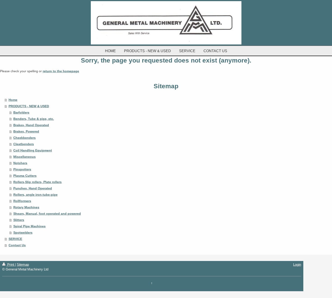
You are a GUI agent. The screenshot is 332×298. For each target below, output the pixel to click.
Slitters (18, 220)
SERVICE (15, 239)
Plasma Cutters (25, 175)
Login (297, 264)
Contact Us (17, 245)
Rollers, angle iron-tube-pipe (35, 194)
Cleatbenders (23, 144)
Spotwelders (23, 232)
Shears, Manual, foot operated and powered (47, 213)
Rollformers (22, 201)
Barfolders (21, 112)
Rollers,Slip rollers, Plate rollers (37, 182)
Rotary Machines (26, 207)
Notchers (20, 163)
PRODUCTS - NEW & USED (29, 106)
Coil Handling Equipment (32, 150)
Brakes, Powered (26, 131)
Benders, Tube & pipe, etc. (33, 119)
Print (10, 264)
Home (13, 100)
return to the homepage (61, 71)
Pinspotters (22, 169)
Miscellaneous (24, 156)
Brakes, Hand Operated (31, 125)
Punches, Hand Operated (32, 188)
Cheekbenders (24, 138)
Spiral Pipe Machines (29, 226)
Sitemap (23, 264)
